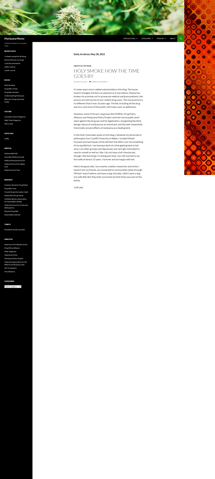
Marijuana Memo (14, 38)
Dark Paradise (9, 85)
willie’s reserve (9, 67)
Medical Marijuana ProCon (14, 160)
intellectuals (129, 38)
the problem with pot (12, 215)
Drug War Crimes (11, 89)
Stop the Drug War (11, 211)
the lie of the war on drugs (14, 60)
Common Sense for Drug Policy (16, 185)
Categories (146, 38)
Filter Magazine (10, 251)
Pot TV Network (10, 268)
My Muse (87, 66)
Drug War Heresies (11, 92)
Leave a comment (100, 82)
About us (78, 66)
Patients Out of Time (12, 170)
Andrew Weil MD (11, 153)
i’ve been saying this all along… (15, 56)
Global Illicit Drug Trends (13, 195)
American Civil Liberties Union (15, 244)
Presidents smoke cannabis (14, 229)
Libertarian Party (10, 255)
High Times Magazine (12, 120)
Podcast (160, 38)
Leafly (6, 139)
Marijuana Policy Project (13, 258)
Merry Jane (8, 124)
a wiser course (9, 70)
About (172, 38)
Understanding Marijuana (14, 96)
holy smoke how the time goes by (107, 73)
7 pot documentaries (12, 63)
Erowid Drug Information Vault (16, 192)
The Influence (9, 271)
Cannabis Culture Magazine (14, 117)
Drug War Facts (10, 188)
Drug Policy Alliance (12, 248)
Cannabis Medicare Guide (14, 157)
